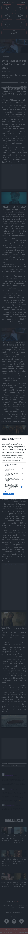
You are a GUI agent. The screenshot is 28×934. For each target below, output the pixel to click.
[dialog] (14, 467)
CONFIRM (8, 493)
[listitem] (14, 465)
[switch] (22, 468)
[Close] (25, 438)
